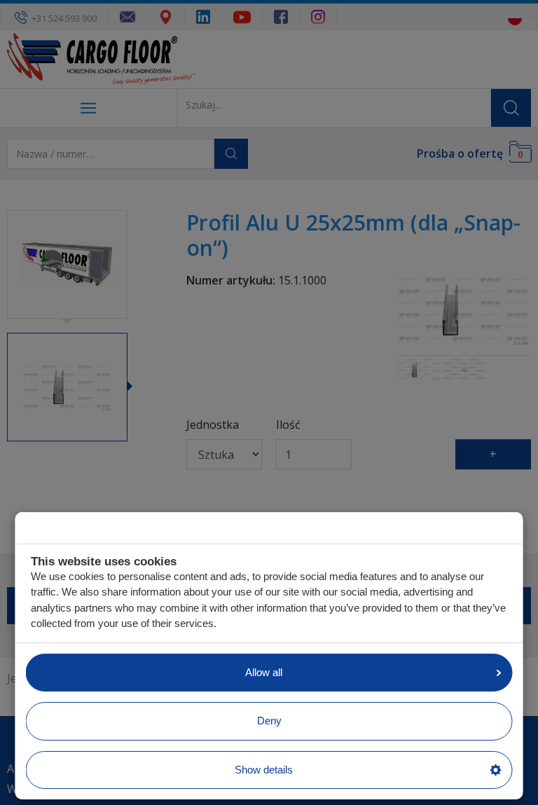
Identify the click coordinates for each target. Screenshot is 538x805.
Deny (269, 721)
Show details (264, 770)
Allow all (263, 672)
